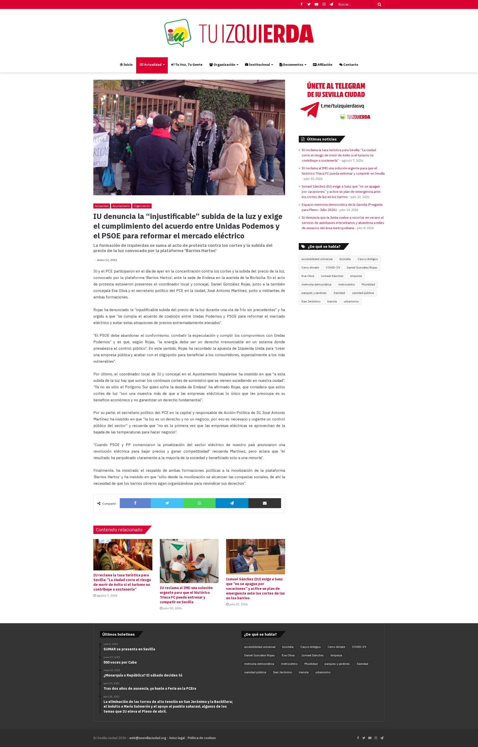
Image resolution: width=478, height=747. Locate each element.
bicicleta (345, 259)
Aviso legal (177, 738)
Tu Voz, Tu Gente (188, 65)
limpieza (356, 276)
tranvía (332, 301)
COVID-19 (333, 267)
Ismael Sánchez (332, 276)
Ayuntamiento (121, 206)
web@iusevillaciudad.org (147, 738)
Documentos (292, 65)
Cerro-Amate (310, 267)
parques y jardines (314, 293)
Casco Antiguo (368, 259)
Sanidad (339, 293)
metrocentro (346, 284)
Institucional (259, 65)
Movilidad (368, 284)
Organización (224, 65)
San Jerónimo (310, 301)
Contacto (350, 65)
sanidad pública (363, 293)
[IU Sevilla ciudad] (239, 33)
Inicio (128, 65)
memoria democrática (316, 284)
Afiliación (324, 65)
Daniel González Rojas (362, 267)
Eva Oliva (307, 276)
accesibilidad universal (317, 259)
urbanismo (351, 301)
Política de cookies (202, 738)
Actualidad (152, 65)
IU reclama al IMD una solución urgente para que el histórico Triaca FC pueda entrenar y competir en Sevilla (186, 595)
